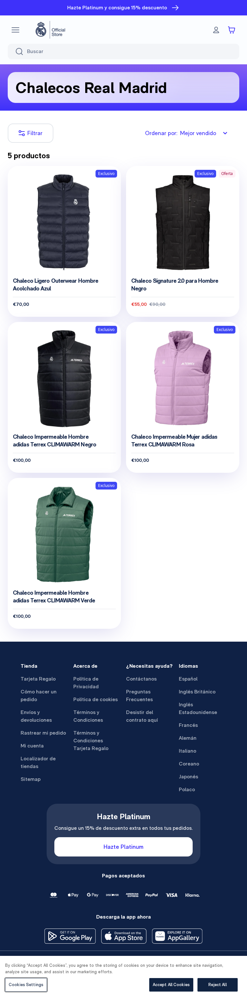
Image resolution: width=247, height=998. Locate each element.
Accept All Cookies (171, 984)
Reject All (217, 984)
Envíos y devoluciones (36, 716)
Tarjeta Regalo (38, 679)
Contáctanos (141, 679)
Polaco (187, 789)
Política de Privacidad (86, 683)
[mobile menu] (15, 30)
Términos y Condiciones (88, 716)
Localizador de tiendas (38, 762)
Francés (188, 725)
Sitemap (31, 779)
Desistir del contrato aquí (142, 716)
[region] (123, 977)
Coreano (189, 764)
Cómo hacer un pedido (39, 695)
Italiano (187, 751)
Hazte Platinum (123, 846)
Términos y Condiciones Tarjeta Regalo (90, 740)
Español (188, 679)
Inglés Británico (197, 692)
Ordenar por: (180, 133)
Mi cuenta (32, 746)
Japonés (188, 777)
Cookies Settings (26, 984)
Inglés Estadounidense (198, 708)
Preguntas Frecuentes (139, 695)
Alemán (188, 738)
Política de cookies (95, 699)
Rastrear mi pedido (43, 733)
